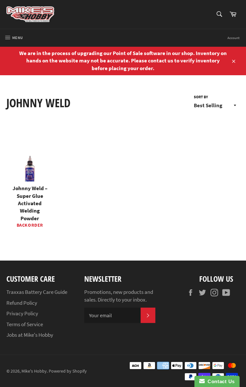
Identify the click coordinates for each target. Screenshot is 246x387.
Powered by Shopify (68, 371)
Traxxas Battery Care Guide (36, 291)
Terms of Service (24, 324)
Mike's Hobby (34, 371)
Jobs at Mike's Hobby (29, 334)
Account (233, 38)
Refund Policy (21, 302)
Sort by (201, 96)
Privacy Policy (22, 313)
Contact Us (220, 381)
